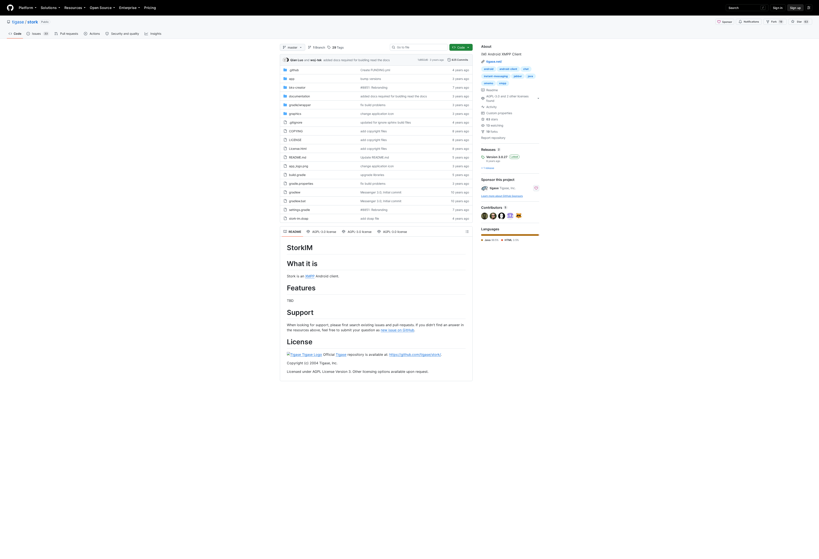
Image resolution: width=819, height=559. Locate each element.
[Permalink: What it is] (284, 264)
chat (526, 69)
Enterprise (127, 8)
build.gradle (297, 175)
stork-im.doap (298, 218)
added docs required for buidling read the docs (356, 60)
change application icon (377, 113)
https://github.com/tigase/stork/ (415, 354)
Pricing (150, 8)
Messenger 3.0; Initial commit (380, 192)
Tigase (341, 354)
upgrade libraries (372, 175)
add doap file (369, 218)
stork (32, 21)
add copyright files (373, 131)
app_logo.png (298, 166)
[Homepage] (10, 7)
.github (294, 70)
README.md (297, 157)
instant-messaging (496, 76)
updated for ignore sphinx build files (385, 122)
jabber (518, 76)
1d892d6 (423, 59)
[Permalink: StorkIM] (284, 248)
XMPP (310, 276)
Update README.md (374, 157)
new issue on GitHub (397, 330)
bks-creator (297, 87)
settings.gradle (299, 210)
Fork (776, 21)
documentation (299, 96)
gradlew (294, 192)
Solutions (49, 8)
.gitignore (295, 122)
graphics (295, 113)
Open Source (101, 8)
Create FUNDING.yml (375, 70)
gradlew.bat (297, 201)
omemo (488, 83)
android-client (508, 69)
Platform (26, 8)
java (530, 76)
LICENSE (295, 140)
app (292, 79)
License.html (297, 148)
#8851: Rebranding (374, 87)
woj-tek (316, 60)
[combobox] (420, 47)
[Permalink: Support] (284, 313)
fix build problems (372, 105)
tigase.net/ (494, 61)
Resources (73, 8)
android (489, 69)
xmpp (502, 83)
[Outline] (467, 231)
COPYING (296, 131)
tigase (18, 21)
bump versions (370, 79)
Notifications (751, 21)
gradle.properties (301, 183)
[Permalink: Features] (284, 288)
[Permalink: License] (284, 342)
